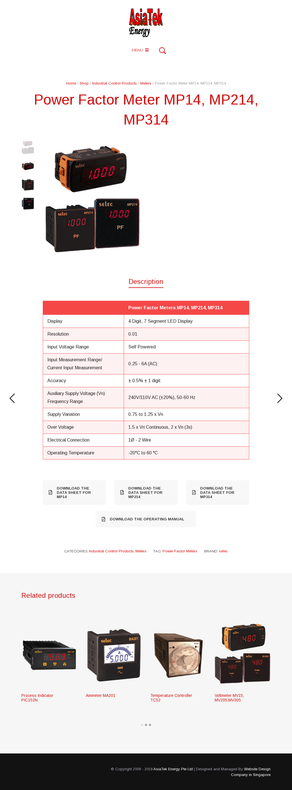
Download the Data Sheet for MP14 (74, 492)
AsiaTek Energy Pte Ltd (173, 769)
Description (146, 281)
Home (71, 83)
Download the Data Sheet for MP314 (217, 492)
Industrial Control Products (114, 83)
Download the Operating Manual (147, 519)
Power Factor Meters (180, 551)
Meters (145, 83)
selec (223, 551)
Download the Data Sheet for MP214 (145, 492)
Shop (84, 83)
